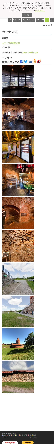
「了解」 (27, 15)
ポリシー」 (40, 10)
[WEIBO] (39, 62)
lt (10, 19)
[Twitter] (26, 62)
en (14, 19)
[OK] (34, 62)
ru (28, 19)
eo (33, 19)
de (19, 19)
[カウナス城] (18, 81)
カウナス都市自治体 (11, 43)
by (37, 19)
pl (24, 19)
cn (42, 19)
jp (47, 19)
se (51, 19)
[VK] (30, 62)
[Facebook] (21, 62)
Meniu (48, 25)
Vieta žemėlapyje (30, 52)
